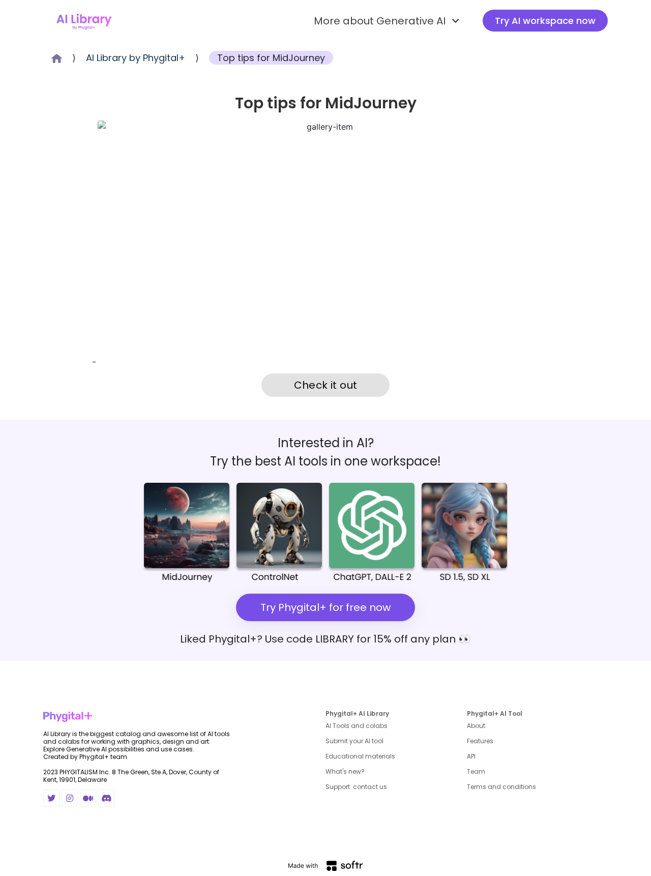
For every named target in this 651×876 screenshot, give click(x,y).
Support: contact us (356, 786)
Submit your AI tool (354, 741)
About (476, 725)
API (471, 756)
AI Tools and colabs (357, 725)
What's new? (345, 771)
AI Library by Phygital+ (135, 57)
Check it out (326, 385)
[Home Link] (84, 21)
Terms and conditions (501, 786)
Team (476, 771)
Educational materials (360, 756)
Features (480, 741)
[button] (388, 21)
